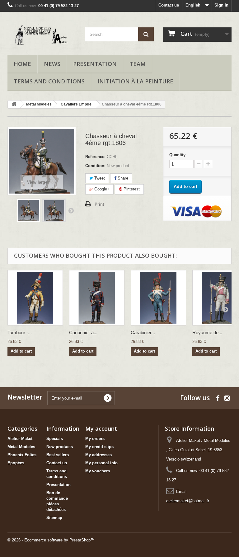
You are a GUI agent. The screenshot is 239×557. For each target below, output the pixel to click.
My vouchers (97, 471)
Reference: (95, 156)
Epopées (15, 463)
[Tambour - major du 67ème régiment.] (35, 297)
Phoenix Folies (21, 454)
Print (99, 204)
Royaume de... (207, 332)
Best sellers (57, 454)
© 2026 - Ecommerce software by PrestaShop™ (51, 540)
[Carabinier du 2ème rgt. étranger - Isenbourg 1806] (158, 297)
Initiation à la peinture (135, 81)
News (52, 64)
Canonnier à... (83, 332)
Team (137, 64)
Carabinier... (143, 332)
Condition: (95, 165)
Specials (54, 438)
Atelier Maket (19, 438)
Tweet (99, 178)
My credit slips (99, 446)
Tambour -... (19, 332)
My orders (95, 438)
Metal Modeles (21, 446)
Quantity (177, 154)
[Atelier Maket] (41, 35)
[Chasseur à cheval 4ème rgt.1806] (28, 210)
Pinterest (131, 189)
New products (59, 446)
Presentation (95, 64)
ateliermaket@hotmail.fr (187, 500)
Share (122, 178)
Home (22, 64)
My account (101, 428)
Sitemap (54, 517)
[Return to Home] (14, 104)
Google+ (101, 189)
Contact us (168, 5)
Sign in (221, 5)
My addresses (98, 454)
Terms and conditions (49, 81)
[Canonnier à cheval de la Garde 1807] (96, 297)
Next (71, 210)
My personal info (101, 463)
